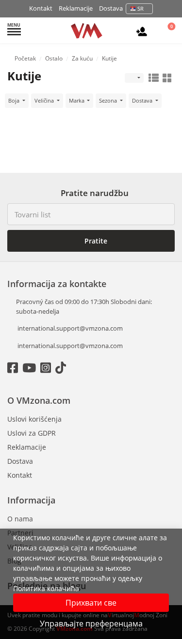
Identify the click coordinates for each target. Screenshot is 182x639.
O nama (20, 518)
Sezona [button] (108, 100)
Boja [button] (14, 100)
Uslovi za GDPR (31, 433)
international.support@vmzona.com (70, 328)
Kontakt (40, 8)
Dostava (111, 8)
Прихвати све (91, 602)
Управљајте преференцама (91, 623)
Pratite (95, 240)
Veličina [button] (44, 100)
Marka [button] (77, 100)
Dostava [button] (143, 100)
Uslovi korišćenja (34, 419)
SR (140, 8)
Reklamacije (76, 8)
